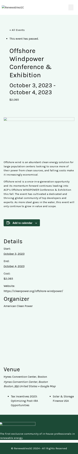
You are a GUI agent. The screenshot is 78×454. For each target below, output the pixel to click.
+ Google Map (47, 386)
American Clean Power (18, 306)
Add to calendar (22, 223)
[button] (70, 7)
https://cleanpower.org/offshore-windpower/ (33, 291)
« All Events (17, 30)
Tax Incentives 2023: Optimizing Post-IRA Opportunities (24, 401)
